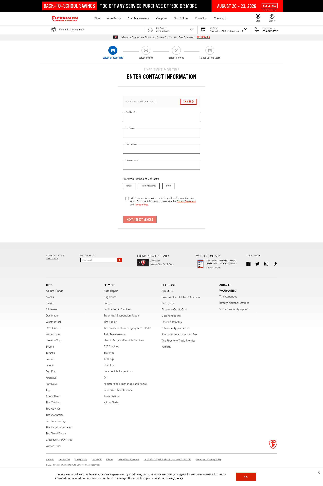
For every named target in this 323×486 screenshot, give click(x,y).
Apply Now (155, 261)
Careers (109, 460)
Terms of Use (141, 205)
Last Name (130, 128)
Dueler (50, 365)
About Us (167, 291)
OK (246, 477)
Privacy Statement (186, 201)
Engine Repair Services (117, 309)
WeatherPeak (54, 322)
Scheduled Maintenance (118, 390)
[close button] (318, 472)
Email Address (131, 144)
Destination (52, 315)
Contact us (52, 259)
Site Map (50, 460)
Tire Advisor (53, 409)
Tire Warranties (54, 415)
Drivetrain (109, 365)
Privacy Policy (81, 460)
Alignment (110, 297)
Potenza (50, 359)
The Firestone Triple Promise (178, 341)
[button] (97, 18)
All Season (52, 309)
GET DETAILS (203, 37)
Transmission (111, 396)
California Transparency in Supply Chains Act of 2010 (167, 460)
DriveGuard (53, 328)
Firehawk (51, 378)
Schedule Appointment (175, 328)
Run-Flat (51, 371)
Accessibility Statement (128, 460)
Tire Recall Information (59, 427)
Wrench (166, 347)
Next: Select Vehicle (140, 220)
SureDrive (52, 384)
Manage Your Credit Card (161, 264)
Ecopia (50, 347)
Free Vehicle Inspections (118, 371)
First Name (130, 112)
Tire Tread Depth (56, 433)
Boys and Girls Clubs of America (181, 297)
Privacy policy (174, 478)
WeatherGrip (53, 340)
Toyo (48, 390)
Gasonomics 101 (171, 316)
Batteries (109, 353)
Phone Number (132, 161)
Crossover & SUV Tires (59, 440)
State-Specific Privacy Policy (208, 460)
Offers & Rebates (172, 322)
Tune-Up (109, 359)
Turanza (50, 353)
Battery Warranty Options (234, 303)
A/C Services (111, 346)
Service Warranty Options (234, 309)
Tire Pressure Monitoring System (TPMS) (127, 328)
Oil (105, 377)
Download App (213, 268)
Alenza (50, 297)
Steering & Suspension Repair (121, 315)
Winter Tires (53, 446)
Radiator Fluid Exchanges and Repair (125, 384)
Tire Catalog (53, 402)
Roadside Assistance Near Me (179, 334)
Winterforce (53, 334)
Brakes (108, 303)
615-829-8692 (270, 31)
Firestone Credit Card (174, 309)
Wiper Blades (112, 402)
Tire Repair (110, 322)
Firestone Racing (56, 421)
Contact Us (168, 303)
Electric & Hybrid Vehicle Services (124, 340)
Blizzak (50, 303)
